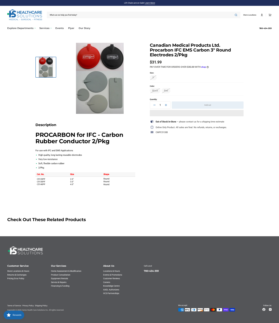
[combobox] (143, 15)
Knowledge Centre (111, 286)
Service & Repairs (58, 282)
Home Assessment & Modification (66, 271)
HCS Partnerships (111, 293)
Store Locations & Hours (18, 271)
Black (156, 91)
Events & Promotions (112, 275)
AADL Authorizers (111, 290)
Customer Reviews (111, 278)
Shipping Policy (41, 306)
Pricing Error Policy (15, 278)
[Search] (236, 15)
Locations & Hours (111, 271)
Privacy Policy (28, 306)
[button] (262, 15)
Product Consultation (60, 275)
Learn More (150, 3)
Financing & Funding (60, 286)
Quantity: (153, 99)
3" (154, 78)
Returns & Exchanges (16, 275)
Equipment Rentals (59, 278)
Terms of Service (14, 306)
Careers (106, 282)
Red (167, 91)
